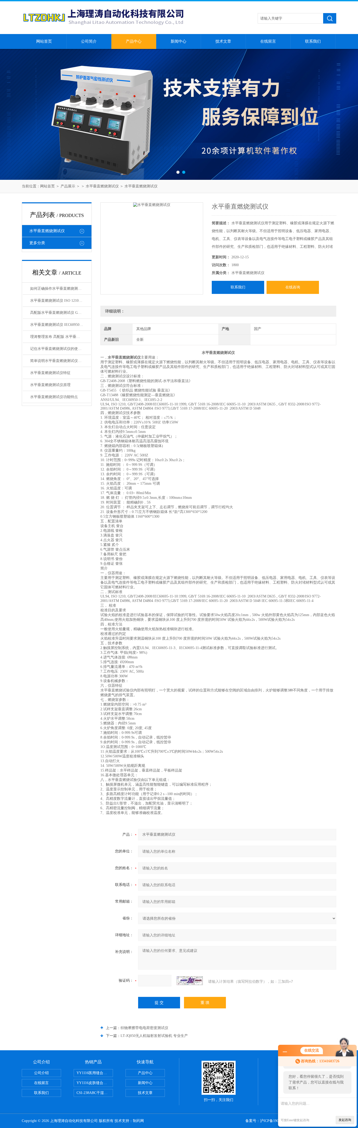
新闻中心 (178, 41)
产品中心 (134, 41)
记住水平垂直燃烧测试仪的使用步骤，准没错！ (60, 349)
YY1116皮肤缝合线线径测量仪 (95, 1083)
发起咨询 (345, 1120)
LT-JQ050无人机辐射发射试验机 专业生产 (154, 1036)
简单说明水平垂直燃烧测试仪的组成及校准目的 (60, 361)
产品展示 (68, 186)
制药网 (138, 1121)
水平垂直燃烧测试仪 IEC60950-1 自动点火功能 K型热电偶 (60, 325)
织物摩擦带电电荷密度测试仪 (144, 1028)
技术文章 (223, 41)
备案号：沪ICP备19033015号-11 (270, 1121)
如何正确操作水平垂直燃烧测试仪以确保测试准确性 (60, 289)
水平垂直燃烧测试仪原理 (50, 385)
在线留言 (268, 41)
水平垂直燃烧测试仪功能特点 (54, 397)
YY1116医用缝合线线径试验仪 (95, 1073)
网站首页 (44, 41)
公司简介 (89, 41)
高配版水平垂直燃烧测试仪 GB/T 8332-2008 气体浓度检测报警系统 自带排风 (60, 313)
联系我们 (313, 41)
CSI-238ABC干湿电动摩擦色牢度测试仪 (95, 1093)
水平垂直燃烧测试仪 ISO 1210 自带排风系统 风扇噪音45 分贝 (60, 301)
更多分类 (37, 243)
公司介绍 (41, 1073)
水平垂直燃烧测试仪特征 (50, 373)
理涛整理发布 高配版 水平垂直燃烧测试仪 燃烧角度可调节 (60, 337)
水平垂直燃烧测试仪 (102, 186)
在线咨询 (292, 287)
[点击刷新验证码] (190, 980)
